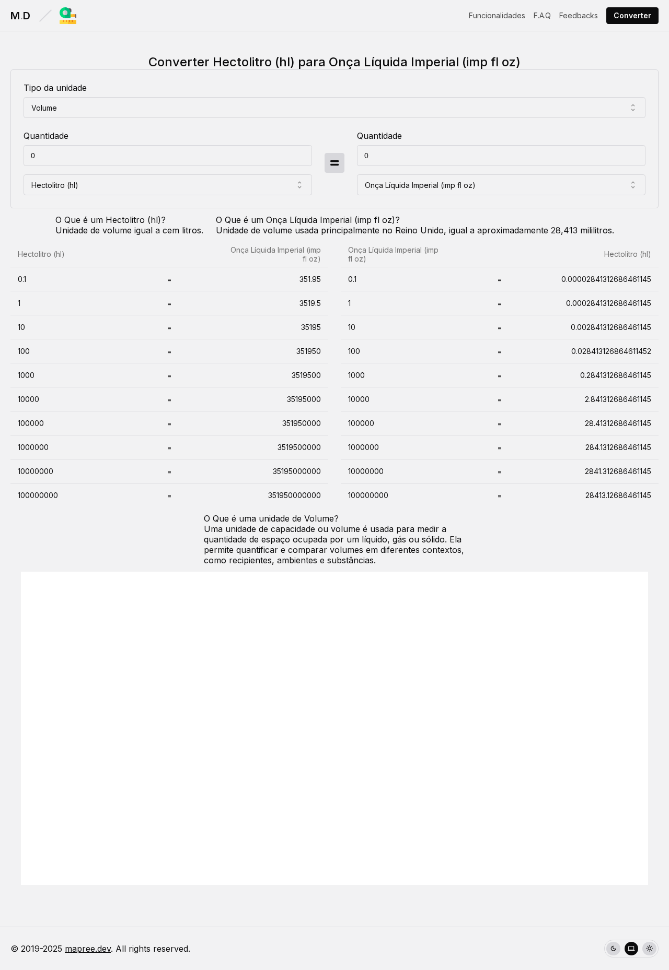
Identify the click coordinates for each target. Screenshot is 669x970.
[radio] (613, 949)
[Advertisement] (334, 728)
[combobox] (334, 107)
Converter (632, 15)
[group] (631, 949)
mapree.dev (88, 948)
